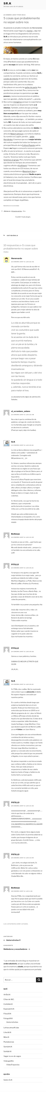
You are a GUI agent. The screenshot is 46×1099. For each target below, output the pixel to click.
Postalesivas (9, 1042)
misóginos (17, 102)
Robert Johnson (16, 134)
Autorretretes (12, 1022)
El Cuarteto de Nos (17, 211)
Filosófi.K (7, 1014)
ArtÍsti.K (7, 995)
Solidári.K (8, 1051)
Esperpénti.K (9, 1009)
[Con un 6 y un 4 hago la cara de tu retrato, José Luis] (23, 53)
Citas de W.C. (9, 999)
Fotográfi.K (8, 1018)
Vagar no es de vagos (12, 1056)
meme (29, 31)
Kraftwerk (22, 166)
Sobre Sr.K (8, 1080)
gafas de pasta (31, 87)
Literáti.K (7, 1032)
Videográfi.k (9, 1061)
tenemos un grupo (11, 160)
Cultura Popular (28, 145)
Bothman (15, 534)
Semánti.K (8, 1047)
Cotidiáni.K (12, 235)
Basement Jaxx (29, 171)
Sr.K (7, 3)
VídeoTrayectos (12, 1065)
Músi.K (6, 1037)
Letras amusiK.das (11, 1028)
